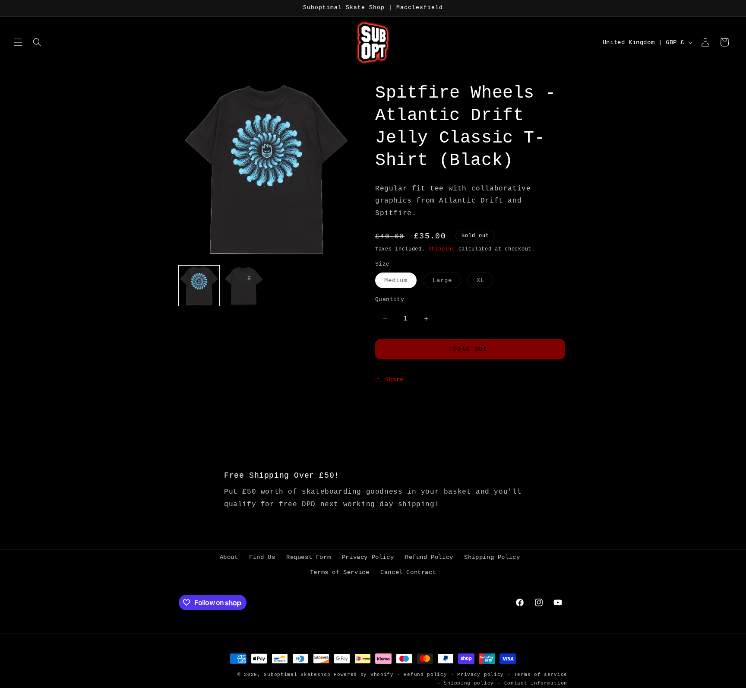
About (229, 557)
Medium (400, 282)
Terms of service (540, 674)
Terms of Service (340, 572)
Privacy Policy (368, 557)
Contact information (535, 683)
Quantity (389, 299)
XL (485, 282)
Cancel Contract (408, 572)
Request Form (308, 557)
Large (447, 282)
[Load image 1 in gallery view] (199, 286)
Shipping (441, 249)
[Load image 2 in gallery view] (244, 286)
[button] (18, 42)
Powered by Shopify (364, 674)
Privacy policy (480, 674)
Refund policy (425, 674)
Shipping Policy (492, 557)
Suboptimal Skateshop (297, 674)
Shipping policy (469, 683)
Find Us (262, 557)
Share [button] (394, 379)
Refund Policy (429, 557)
